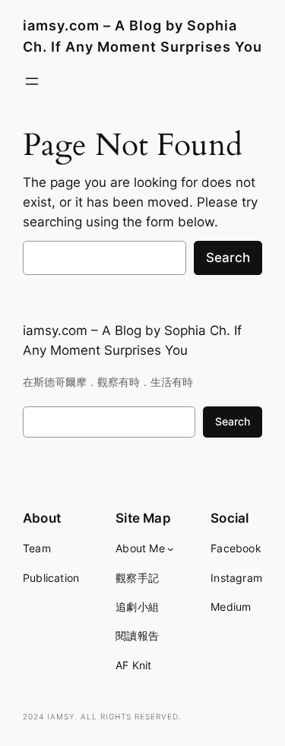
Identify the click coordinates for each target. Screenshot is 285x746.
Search (228, 257)
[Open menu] (32, 81)
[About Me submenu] (170, 548)
